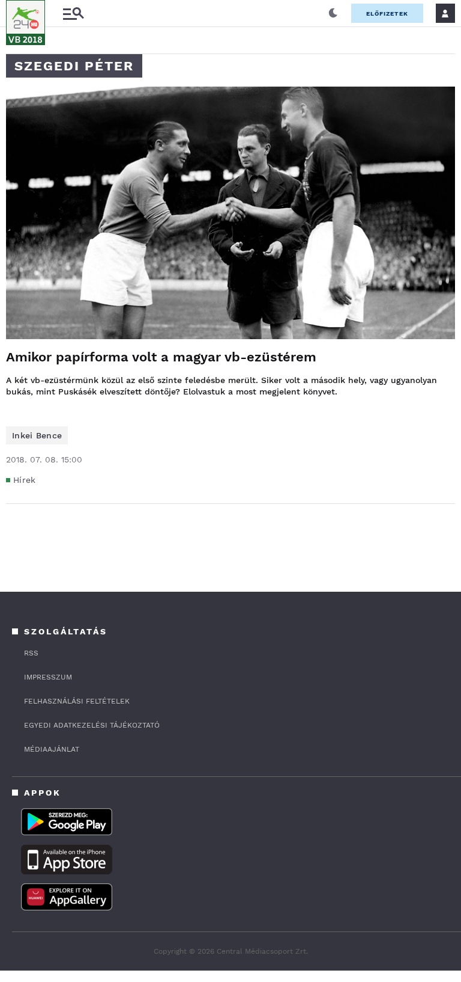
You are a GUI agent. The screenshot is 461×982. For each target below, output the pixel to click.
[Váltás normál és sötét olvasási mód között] (333, 13)
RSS (31, 653)
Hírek (24, 480)
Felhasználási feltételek (77, 701)
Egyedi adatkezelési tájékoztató (92, 725)
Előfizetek (387, 13)
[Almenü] (73, 13)
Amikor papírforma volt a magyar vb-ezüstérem (161, 356)
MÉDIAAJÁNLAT (51, 749)
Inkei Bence (37, 435)
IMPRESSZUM (48, 677)
